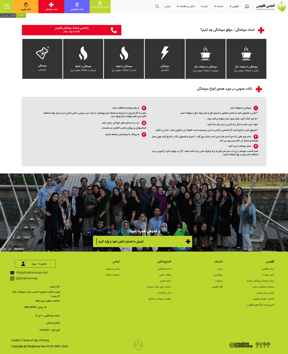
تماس (167, 7)
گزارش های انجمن (265, 293)
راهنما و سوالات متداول (159, 299)
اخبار (205, 7)
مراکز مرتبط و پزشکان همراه (260, 281)
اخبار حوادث (268, 275)
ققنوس (234, 7)
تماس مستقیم (113, 269)
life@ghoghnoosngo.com (31, 272)
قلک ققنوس (217, 287)
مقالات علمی (165, 275)
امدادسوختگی (164, 269)
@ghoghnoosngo (26, 278)
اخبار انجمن (165, 281)
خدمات (220, 7)
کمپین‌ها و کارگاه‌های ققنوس (260, 305)
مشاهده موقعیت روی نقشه (47, 301)
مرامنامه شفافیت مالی (263, 287)
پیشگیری (218, 275)
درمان (220, 269)
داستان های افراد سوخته (159, 287)
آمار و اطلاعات (164, 293)
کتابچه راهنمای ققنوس (263, 299)
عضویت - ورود (39, 264)
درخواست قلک (112, 275)
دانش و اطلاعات (187, 7)
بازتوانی (219, 281)
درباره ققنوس (268, 269)
